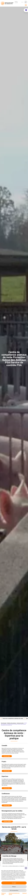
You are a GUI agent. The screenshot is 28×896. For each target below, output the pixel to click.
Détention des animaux (11, 723)
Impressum (24, 893)
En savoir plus (7, 756)
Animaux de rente (20, 723)
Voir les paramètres (14, 890)
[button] (26, 868)
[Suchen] (25, 2)
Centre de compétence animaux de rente (13, 718)
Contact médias (7, 821)
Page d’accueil (3, 723)
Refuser (14, 886)
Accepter (14, 883)
